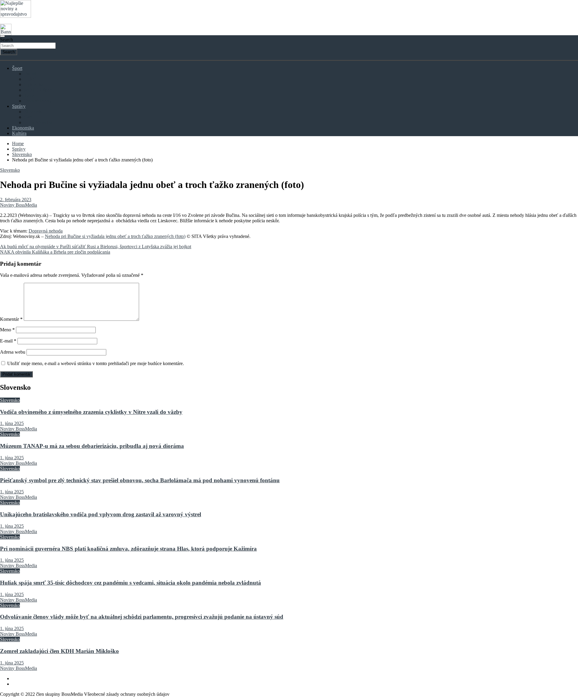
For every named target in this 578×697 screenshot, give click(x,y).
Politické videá (38, 122)
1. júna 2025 (12, 423)
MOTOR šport (38, 89)
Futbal (30, 73)
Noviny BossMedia (18, 205)
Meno (7, 329)
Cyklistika (33, 84)
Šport (17, 68)
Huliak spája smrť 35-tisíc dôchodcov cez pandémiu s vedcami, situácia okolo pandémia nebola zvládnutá (130, 583)
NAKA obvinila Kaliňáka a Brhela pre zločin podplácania (55, 252)
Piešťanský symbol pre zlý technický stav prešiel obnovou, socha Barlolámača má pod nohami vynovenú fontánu (140, 480)
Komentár (11, 319)
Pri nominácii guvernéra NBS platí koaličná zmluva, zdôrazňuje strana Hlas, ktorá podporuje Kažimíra (128, 548)
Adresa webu (12, 352)
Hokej (30, 79)
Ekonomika (23, 127)
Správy (19, 106)
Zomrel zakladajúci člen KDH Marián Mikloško (59, 651)
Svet (28, 117)
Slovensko (34, 111)
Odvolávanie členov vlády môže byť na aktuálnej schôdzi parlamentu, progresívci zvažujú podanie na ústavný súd (141, 617)
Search (6, 39)
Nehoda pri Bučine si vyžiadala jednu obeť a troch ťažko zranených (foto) (115, 236)
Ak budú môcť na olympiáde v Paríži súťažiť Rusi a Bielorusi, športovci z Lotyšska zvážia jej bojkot (95, 246)
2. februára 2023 (15, 199)
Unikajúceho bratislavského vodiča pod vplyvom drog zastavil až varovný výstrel (100, 514)
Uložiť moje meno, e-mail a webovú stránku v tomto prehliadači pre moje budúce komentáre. (95, 363)
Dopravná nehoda (46, 230)
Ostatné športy (37, 100)
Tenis (29, 95)
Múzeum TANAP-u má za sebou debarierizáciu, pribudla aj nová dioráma (92, 446)
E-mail (8, 340)
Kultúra (19, 133)
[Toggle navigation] (2, 36)
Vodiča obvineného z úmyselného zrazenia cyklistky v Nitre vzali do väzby (91, 412)
